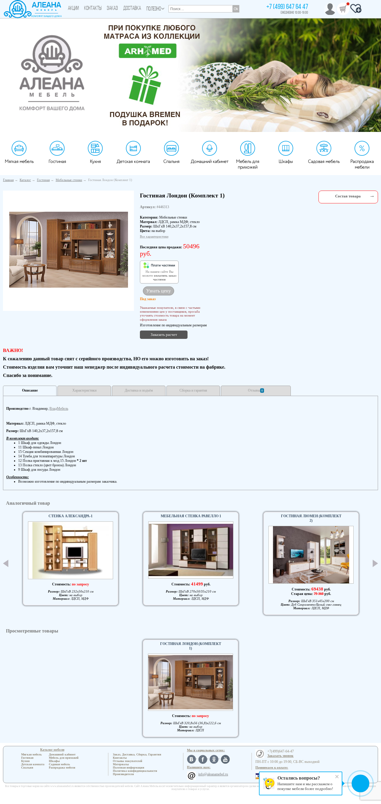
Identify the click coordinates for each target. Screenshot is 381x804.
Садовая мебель (324, 161)
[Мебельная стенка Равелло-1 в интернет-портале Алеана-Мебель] (191, 550)
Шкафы (286, 161)
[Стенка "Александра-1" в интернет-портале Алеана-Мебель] (70, 550)
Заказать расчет (164, 334)
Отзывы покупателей (127, 761)
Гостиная (57, 161)
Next (375, 563)
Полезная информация (128, 767)
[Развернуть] (372, 195)
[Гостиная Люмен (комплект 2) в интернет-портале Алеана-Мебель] (311, 554)
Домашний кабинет (210, 161)
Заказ (112, 8)
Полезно (153, 9)
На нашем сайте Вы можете (159, 275)
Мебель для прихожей (247, 164)
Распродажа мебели (362, 164)
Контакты (93, 8)
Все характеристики (154, 236)
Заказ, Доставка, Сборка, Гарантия (137, 754)
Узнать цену (158, 290)
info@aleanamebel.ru (213, 774)
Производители (123, 774)
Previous (5, 563)
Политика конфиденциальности (135, 770)
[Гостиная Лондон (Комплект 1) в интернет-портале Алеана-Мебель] (68, 250)
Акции (73, 8)
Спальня (171, 161)
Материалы (121, 764)
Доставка (132, 8)
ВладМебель (58, 408)
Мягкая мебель (19, 161)
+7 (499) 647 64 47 (287, 7)
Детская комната (133, 161)
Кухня (95, 161)
